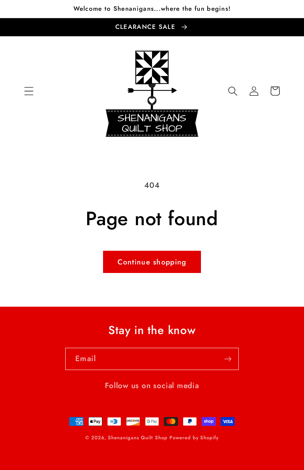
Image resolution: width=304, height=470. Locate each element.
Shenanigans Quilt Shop (137, 437)
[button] (28, 90)
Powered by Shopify (193, 437)
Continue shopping (152, 262)
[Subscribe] (227, 359)
